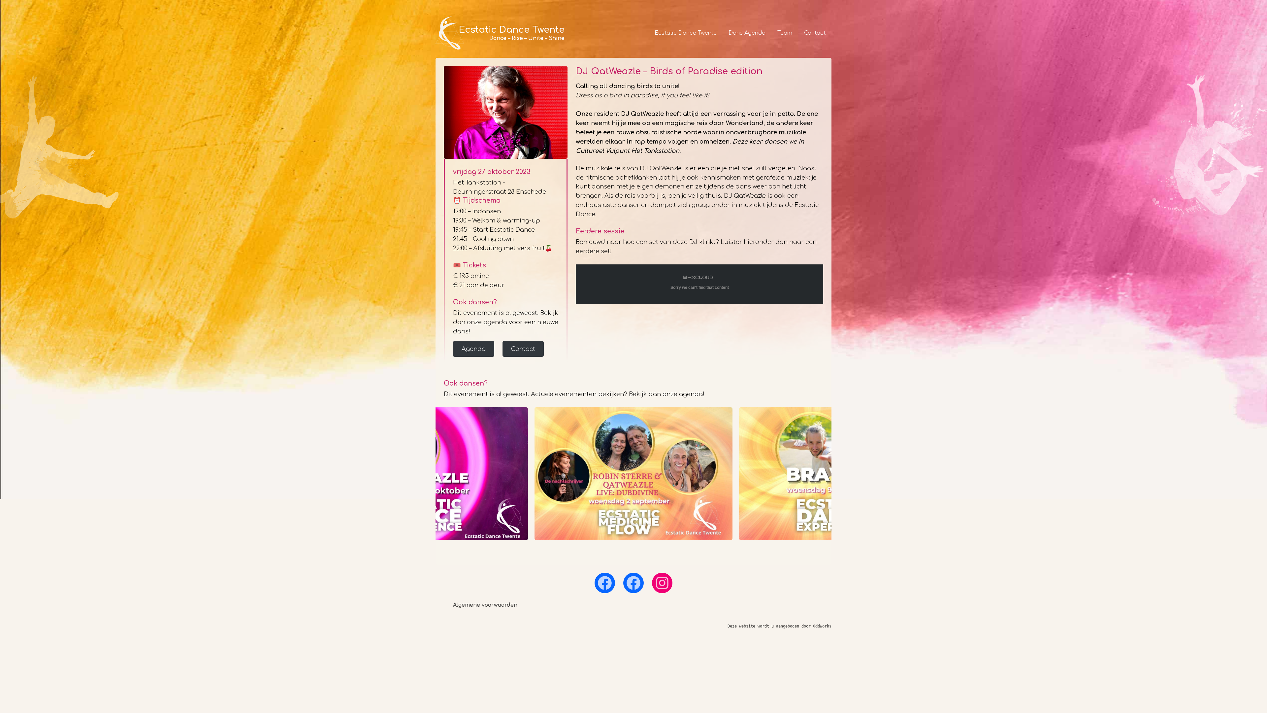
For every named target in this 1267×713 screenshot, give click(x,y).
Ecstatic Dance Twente (686, 33)
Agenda (474, 349)
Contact (815, 33)
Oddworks (822, 626)
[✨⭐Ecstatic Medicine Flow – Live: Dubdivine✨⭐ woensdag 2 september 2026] (633, 473)
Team (784, 33)
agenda (691, 394)
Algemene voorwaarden (485, 605)
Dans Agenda (747, 33)
